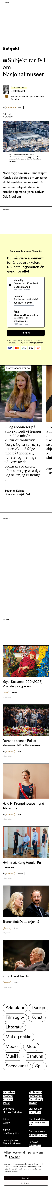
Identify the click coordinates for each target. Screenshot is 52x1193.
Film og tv (15, 1017)
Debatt (20, 107)
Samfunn (10, 751)
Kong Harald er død (16, 976)
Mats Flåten (35, 1146)
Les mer (14, 1157)
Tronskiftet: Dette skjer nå (21, 922)
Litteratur (14, 1027)
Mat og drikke (18, 1037)
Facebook (8, 1096)
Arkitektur (11, 107)
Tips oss (33, 1103)
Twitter (6, 1103)
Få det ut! (15, 99)
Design (38, 1008)
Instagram (8, 1099)
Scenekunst (17, 1066)
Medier (12, 1047)
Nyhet (19, 751)
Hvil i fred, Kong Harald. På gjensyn (22, 865)
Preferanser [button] (26, 1183)
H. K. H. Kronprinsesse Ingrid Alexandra (23, 806)
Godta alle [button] (26, 1178)
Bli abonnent (35, 1092)
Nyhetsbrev (9, 1092)
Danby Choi (35, 1112)
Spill (39, 1066)
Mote (31, 1047)
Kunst (6, 692)
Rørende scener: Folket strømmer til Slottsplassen (21, 743)
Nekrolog (14, 692)
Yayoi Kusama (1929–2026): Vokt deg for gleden (23, 684)
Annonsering (35, 1096)
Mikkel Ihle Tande (38, 1135)
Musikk (12, 1056)
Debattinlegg (36, 1099)
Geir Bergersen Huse (37, 1123)
